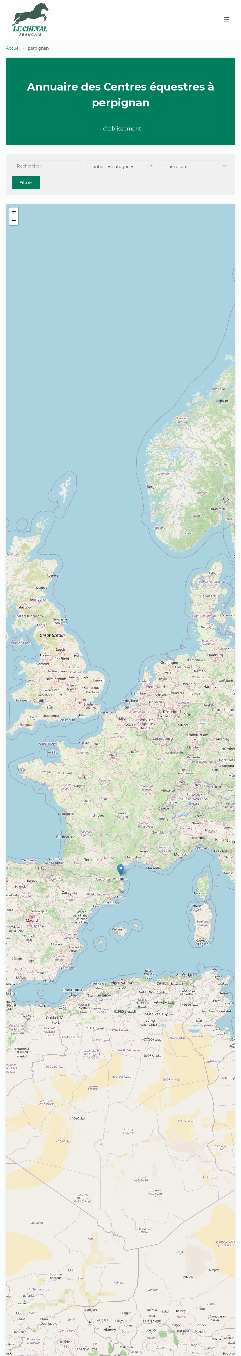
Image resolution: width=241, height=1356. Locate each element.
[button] (120, 870)
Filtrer (25, 182)
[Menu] (226, 19)
